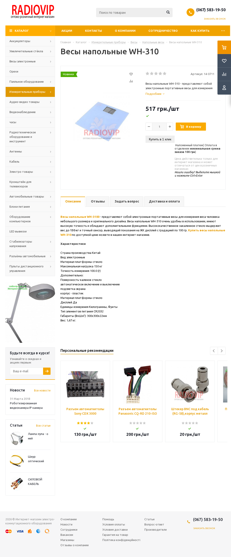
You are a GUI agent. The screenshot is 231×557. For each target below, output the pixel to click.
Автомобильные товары (26, 196)
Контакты (93, 30)
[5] (165, 73)
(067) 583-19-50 (211, 10)
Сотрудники (68, 529)
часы (12, 122)
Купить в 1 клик (160, 139)
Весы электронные (22, 61)
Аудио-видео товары (24, 101)
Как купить (200, 30)
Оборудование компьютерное (20, 219)
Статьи (149, 519)
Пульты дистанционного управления (26, 268)
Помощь (108, 519)
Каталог (22, 30)
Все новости (42, 390)
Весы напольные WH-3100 (79, 216)
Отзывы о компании (74, 545)
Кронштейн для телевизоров (20, 184)
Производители (155, 529)
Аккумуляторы (19, 41)
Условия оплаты (113, 524)
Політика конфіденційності (121, 539)
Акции (66, 30)
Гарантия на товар (115, 534)
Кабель (14, 161)
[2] (152, 73)
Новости (66, 524)
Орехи (13, 71)
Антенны (15, 151)
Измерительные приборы (27, 91)
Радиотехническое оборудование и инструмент (22, 137)
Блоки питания (19, 206)
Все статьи (43, 425)
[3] (156, 73)
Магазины (67, 539)
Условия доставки (115, 529)
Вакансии (66, 534)
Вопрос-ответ (154, 524)
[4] (160, 73)
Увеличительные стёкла (26, 51)
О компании (125, 30)
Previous (214, 351)
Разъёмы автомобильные (27, 256)
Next (221, 351)
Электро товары (21, 171)
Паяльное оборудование (26, 81)
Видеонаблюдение (22, 112)
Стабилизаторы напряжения (20, 244)
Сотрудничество (163, 30)
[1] (148, 73)
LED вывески (18, 231)
